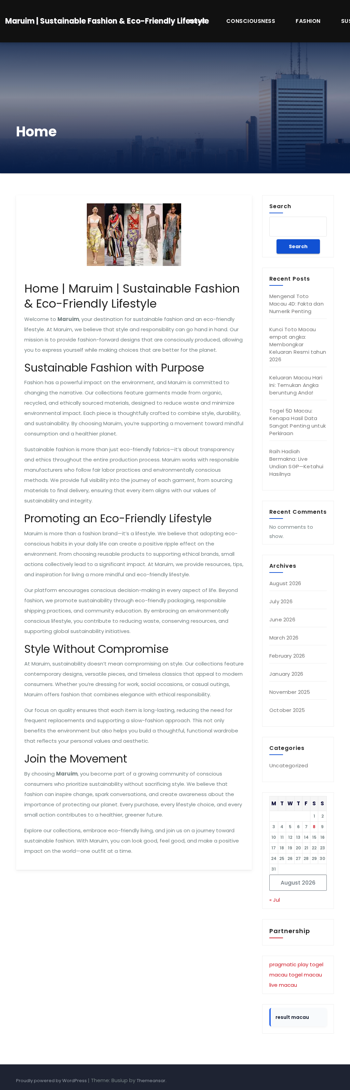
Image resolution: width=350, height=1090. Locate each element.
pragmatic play (288, 964)
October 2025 (287, 710)
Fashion (308, 21)
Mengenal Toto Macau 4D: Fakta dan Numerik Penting (296, 304)
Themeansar (151, 1080)
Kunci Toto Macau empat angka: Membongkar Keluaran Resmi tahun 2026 (297, 344)
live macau (283, 984)
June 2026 (282, 619)
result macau (292, 1017)
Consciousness (250, 21)
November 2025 (289, 692)
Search (280, 206)
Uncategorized (288, 765)
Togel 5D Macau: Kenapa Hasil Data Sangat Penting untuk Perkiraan (297, 422)
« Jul (274, 899)
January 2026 (286, 673)
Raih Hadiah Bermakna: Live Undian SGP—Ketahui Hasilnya (296, 462)
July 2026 (281, 601)
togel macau (305, 974)
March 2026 (283, 637)
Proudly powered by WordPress (52, 1080)
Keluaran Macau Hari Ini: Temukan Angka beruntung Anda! (295, 385)
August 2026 (285, 583)
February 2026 (287, 655)
